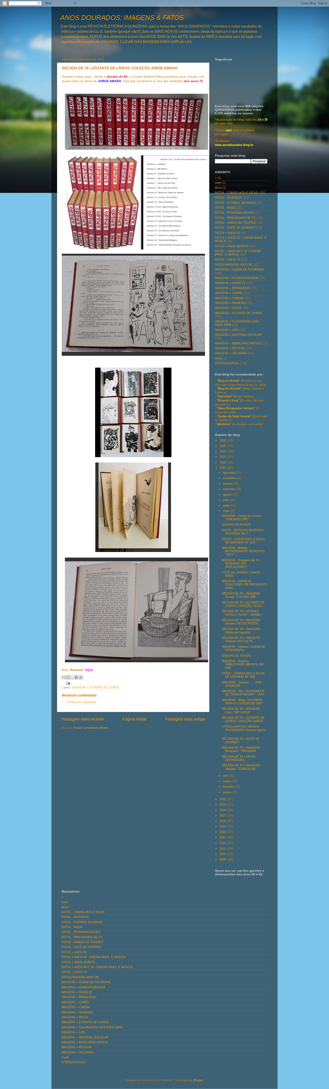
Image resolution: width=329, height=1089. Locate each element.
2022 (223, 462)
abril (226, 775)
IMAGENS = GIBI (226, 330)
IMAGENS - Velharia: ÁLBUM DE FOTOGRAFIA (243, 648)
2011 (223, 848)
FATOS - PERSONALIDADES (234, 212)
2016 (223, 821)
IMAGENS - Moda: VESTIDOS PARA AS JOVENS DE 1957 (242, 702)
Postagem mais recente (83, 719)
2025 (223, 446)
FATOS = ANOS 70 (227, 259)
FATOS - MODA (225, 207)
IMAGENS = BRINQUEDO (232, 288)
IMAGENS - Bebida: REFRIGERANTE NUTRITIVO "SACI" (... (243, 551)
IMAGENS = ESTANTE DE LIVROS (95, 687)
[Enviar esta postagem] (67, 683)
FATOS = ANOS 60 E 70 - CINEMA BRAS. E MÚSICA (238, 253)
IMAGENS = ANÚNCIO (230, 283)
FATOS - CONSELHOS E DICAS (236, 192)
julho (226, 500)
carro (218, 182)
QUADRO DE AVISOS (236, 524)
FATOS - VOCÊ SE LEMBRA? (235, 227)
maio (226, 511)
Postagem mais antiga (185, 719)
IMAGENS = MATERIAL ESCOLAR (238, 335)
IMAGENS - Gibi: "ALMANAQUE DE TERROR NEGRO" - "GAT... (244, 693)
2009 (223, 859)
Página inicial (134, 719)
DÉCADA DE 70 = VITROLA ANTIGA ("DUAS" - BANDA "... (243, 613)
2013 (223, 837)
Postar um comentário (81, 702)
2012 (223, 843)
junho (227, 505)
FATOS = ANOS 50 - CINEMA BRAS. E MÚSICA (94, 957)
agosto (228, 494)
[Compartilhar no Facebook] (76, 677)
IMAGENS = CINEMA (229, 298)
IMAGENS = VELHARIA (231, 353)
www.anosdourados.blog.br (234, 145)
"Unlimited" (225, 396)
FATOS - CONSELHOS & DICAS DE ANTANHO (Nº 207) (243, 541)
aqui (229, 130)
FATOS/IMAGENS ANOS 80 (233, 264)
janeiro (227, 792)
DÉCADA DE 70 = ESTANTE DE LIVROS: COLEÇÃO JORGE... (243, 719)
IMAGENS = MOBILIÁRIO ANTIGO (238, 343)
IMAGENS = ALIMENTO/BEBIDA (237, 278)
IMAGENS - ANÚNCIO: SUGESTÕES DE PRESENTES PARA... (244, 585)
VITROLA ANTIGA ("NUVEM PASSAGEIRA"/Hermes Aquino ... (244, 730)
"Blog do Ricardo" (230, 388)
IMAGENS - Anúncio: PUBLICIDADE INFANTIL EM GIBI (243, 664)
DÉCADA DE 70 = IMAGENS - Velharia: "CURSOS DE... (242, 767)
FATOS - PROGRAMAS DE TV (235, 218)
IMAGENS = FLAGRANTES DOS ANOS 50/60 (92, 1027)
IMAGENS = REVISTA (230, 348)
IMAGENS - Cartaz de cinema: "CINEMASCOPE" (242, 517)
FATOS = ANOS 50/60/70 (231, 246)
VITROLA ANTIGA (227, 363)
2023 (223, 456)
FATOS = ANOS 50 (227, 232)
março (227, 781)
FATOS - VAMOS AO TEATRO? (235, 222)
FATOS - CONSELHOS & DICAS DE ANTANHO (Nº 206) (243, 675)
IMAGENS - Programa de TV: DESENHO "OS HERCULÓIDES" (241, 564)
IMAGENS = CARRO (228, 293)
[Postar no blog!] (68, 677)
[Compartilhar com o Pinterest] (81, 677)
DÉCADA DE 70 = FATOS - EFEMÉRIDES (239, 758)
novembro (230, 478)
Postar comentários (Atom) (90, 727)
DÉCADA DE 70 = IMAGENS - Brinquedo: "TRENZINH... (242, 749)
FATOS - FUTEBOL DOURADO (235, 203)
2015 (223, 826)
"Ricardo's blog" (228, 400)
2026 (223, 440)
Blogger (198, 1080)
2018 (223, 810)
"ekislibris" (223, 424)
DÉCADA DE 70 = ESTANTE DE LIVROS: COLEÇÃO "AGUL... (243, 604)
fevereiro (229, 786)
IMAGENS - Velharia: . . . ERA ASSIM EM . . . (241, 684)
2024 (223, 451)
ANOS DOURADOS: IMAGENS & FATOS (122, 17)
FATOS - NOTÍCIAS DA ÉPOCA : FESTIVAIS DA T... (243, 532)
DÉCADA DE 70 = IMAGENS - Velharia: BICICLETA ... (242, 639)
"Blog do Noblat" (228, 380)
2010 (223, 854)
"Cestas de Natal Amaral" (234, 416)
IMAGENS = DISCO (228, 308)
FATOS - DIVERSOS (228, 197)
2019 (223, 804)
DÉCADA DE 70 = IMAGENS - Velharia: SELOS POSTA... (242, 622)
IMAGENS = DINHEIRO (230, 303)
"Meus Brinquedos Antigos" (236, 408)
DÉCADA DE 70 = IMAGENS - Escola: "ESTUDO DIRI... (242, 595)
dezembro (230, 472)
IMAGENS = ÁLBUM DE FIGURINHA (239, 269)
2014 (223, 832)
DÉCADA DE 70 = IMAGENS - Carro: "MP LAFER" (242, 710)
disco (218, 187)
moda (218, 358)
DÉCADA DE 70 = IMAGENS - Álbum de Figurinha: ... (242, 631)
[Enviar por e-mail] (64, 677)
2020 (223, 799)
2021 (223, 467)
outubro (228, 483)
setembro (229, 489)
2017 (223, 815)
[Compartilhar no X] (72, 677)
